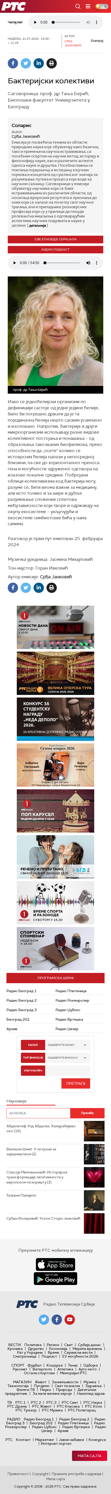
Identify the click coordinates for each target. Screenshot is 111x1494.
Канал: (33, 1045)
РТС (9, 1439)
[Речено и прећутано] (55, 857)
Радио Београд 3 (21, 1010)
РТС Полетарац (82, 1410)
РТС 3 (51, 1402)
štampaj (97, 40)
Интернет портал (56, 1443)
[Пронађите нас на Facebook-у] (57, 1319)
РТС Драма (17, 1406)
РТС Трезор (26, 1410)
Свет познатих (67, 1385)
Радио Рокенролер (72, 1000)
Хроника (15, 1348)
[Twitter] (26, 63)
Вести (14, 1344)
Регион (53, 1344)
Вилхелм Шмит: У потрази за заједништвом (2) (31, 1152)
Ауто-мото (87, 1369)
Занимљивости (65, 1382)
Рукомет (20, 1369)
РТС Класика (68, 1406)
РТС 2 (36, 1402)
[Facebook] (13, 63)
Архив (11, 1029)
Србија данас (89, 1344)
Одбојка (90, 1365)
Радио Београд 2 (21, 1000)
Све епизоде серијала (56, 239)
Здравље (93, 1385)
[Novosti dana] (55, 627)
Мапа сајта (89, 1455)
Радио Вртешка (69, 1019)
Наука (45, 1389)
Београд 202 (17, 1019)
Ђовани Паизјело (21, 1195)
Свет (68, 1344)
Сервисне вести (78, 1352)
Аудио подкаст (55, 249)
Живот (40, 1382)
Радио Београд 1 (21, 991)
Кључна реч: (33, 1070)
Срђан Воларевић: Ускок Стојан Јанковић (43, 1218)
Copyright (40, 1473)
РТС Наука (92, 1402)
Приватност (18, 1473)
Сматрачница (24, 1356)
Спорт (17, 1365)
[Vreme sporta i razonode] (55, 902)
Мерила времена (87, 1348)
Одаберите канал (61, 1045)
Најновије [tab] (16, 1101)
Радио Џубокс (68, 1010)
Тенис (73, 1365)
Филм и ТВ (26, 1389)
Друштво (36, 1348)
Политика (33, 1344)
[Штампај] (51, 63)
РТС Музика (52, 1410)
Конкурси (97, 1439)
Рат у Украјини (30, 1352)
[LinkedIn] (39, 63)
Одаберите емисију (63, 1057)
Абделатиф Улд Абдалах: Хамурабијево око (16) (41, 1128)
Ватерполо (42, 1369)
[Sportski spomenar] (55, 948)
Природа (64, 1389)
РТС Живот (42, 1406)
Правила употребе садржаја (76, 1473)
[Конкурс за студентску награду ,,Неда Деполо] (55, 719)
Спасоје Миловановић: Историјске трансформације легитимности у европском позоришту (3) (36, 1177)
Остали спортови (39, 1373)
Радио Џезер (67, 1029)
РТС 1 (20, 1402)
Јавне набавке (71, 1439)
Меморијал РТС (73, 1373)
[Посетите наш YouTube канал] (70, 1319)
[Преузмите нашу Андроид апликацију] (55, 1278)
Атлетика (65, 1369)
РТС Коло (93, 1406)
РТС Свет (70, 1402)
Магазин (22, 1382)
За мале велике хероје (52, 1393)
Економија (58, 1348)
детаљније (37, 225)
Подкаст (49, 1356)
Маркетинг (44, 1439)
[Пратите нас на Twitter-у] (44, 1319)
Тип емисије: (33, 1057)
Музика (89, 1382)
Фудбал (34, 1365)
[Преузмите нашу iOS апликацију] (55, 1264)
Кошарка (54, 1365)
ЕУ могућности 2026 (80, 1356)
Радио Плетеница (71, 991)
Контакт (23, 1439)
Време (53, 1352)
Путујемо (42, 1385)
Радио (13, 1419)
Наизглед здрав (91, 1393)
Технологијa (18, 1385)
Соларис (21, 125)
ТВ (9, 1402)
